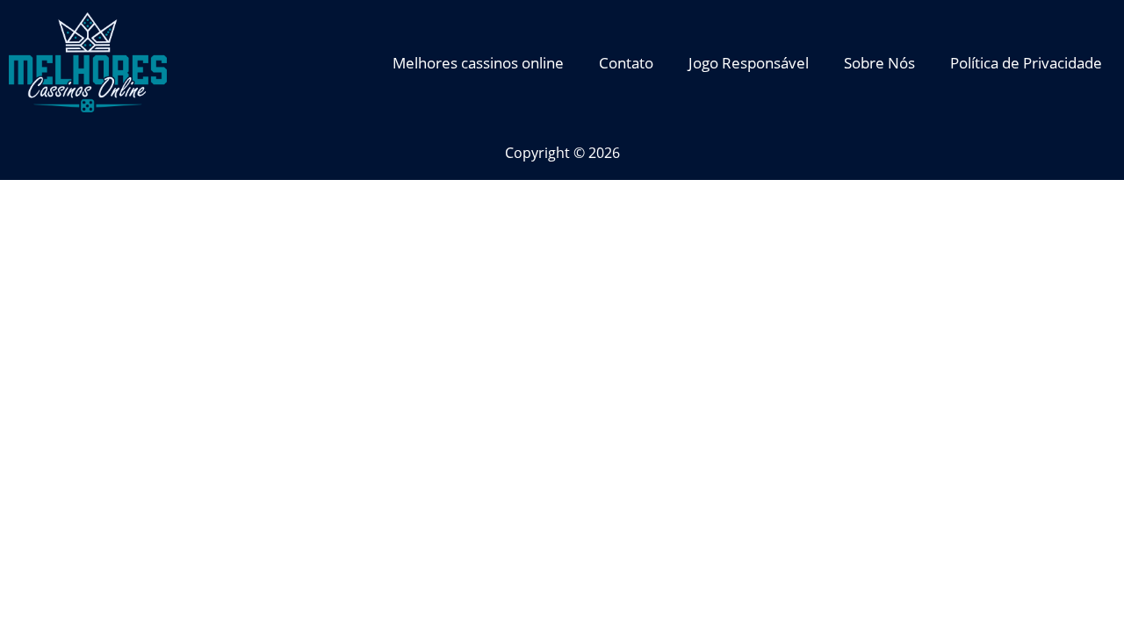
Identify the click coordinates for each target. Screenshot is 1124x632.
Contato (626, 63)
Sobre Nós (879, 63)
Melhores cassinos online (478, 63)
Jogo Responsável (748, 63)
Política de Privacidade (1026, 63)
